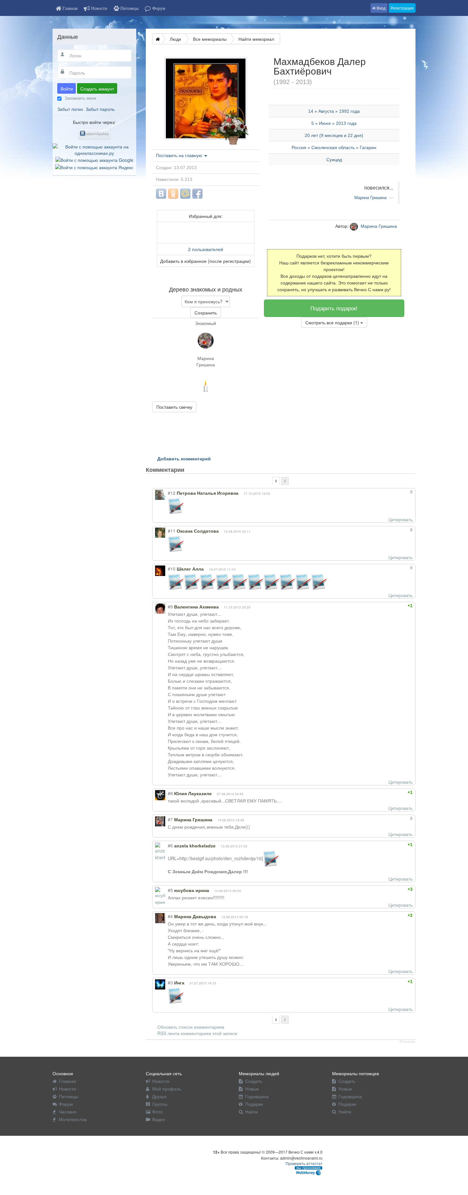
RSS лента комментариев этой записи (197, 1033)
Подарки (254, 1104)
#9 (170, 606)
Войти (66, 88)
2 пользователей (205, 249)
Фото (157, 1111)
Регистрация (402, 8)
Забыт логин (70, 109)
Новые (252, 1088)
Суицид (334, 159)
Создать (253, 1081)
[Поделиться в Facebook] (197, 194)
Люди (175, 39)
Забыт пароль (100, 109)
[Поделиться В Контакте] (161, 194)
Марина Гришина (205, 361)
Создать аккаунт (97, 88)
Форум (66, 1104)
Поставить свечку (174, 407)
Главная (67, 1081)
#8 (170, 793)
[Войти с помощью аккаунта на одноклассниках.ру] (94, 149)
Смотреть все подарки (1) (332, 322)
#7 (170, 819)
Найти (251, 1111)
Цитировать (400, 519)
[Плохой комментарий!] (394, 492)
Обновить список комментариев (190, 1027)
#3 (170, 982)
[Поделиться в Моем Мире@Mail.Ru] (185, 194)
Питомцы (68, 1096)
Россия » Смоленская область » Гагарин (334, 147)
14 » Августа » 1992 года (334, 111)
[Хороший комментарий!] (388, 492)
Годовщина (257, 1096)
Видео (158, 1119)
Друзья (159, 1096)
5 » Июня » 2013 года (334, 123)
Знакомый (205, 323)
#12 (171, 493)
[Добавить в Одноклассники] (173, 194)
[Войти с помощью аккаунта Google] (94, 159)
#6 (170, 845)
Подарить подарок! (334, 308)
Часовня (67, 1111)
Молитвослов (73, 1119)
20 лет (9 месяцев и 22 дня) (334, 135)
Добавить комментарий (184, 458)
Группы (159, 1104)
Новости (67, 1088)
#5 (170, 890)
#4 (170, 916)
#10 (171, 568)
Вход (381, 8)
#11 (171, 531)
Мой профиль (166, 1088)
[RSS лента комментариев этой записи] (190, 469)
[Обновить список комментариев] (196, 469)
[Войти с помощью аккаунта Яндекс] (94, 166)
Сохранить (206, 312)
